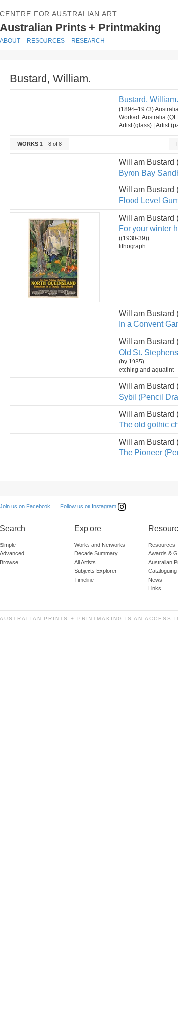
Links (154, 588)
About (10, 40)
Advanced (12, 553)
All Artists (85, 562)
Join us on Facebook (25, 506)
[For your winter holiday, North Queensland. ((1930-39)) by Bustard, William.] (54, 257)
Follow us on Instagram (89, 506)
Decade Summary (96, 553)
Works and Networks (99, 545)
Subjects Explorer (95, 571)
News (155, 580)
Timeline (84, 580)
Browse (9, 562)
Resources (46, 40)
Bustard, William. (148, 99)
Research (88, 40)
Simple (8, 545)
